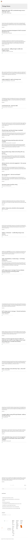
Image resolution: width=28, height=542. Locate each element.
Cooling (13, 535)
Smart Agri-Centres (13, 530)
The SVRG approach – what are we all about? (11, 174)
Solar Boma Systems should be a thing (9, 184)
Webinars (3, 209)
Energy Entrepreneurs (4, 261)
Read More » (3, 27)
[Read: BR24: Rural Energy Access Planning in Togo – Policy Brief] (14, 388)
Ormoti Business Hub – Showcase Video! (10, 105)
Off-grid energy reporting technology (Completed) (12, 130)
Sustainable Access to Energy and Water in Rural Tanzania (9, 505)
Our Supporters (13, 525)
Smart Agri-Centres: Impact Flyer (6, 502)
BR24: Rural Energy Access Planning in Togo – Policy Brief (13, 368)
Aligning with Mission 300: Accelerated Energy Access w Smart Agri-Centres (10, 499)
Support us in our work (13, 527)
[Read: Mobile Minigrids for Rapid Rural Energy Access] (12, 89)
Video (2, 154)
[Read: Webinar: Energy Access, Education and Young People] (14, 217)
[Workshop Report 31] (14, 459)
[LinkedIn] (21, 525)
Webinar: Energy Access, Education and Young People (13, 208)
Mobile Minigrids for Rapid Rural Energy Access (11, 79)
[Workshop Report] (12, 288)
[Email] (21, 527)
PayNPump (8, 51)
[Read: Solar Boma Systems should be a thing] (8, 193)
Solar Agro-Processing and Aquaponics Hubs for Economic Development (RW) (11, 508)
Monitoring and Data (9, 131)
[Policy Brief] (7, 322)
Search (9, 529)
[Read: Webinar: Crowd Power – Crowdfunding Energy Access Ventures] (14, 243)
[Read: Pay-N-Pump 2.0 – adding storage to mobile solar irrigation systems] (14, 61)
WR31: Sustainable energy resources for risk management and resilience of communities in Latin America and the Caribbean (13, 438)
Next (25, 485)
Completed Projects (4, 51)
